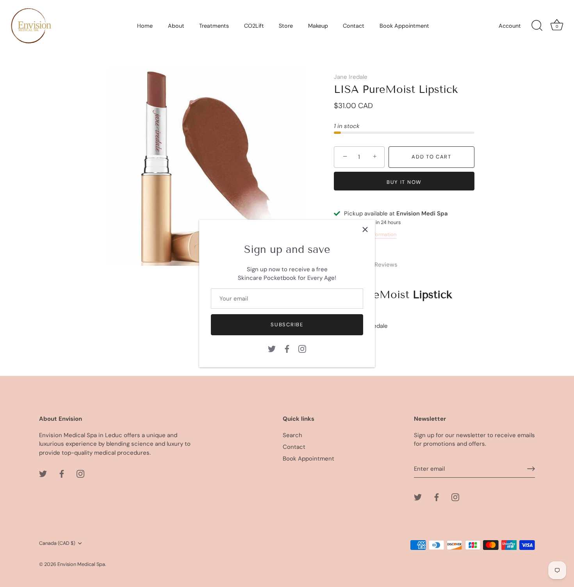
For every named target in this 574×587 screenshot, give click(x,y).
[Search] (536, 25)
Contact (353, 25)
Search (292, 435)
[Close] (365, 229)
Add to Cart (431, 156)
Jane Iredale (350, 77)
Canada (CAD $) (57, 543)
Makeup (318, 25)
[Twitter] (272, 348)
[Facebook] (287, 348)
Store (286, 25)
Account (510, 25)
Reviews (386, 265)
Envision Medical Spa (81, 564)
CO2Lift (254, 25)
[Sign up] (531, 469)
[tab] (389, 264)
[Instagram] (302, 348)
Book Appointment (404, 25)
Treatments (214, 25)
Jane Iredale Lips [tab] (393, 313)
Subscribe (287, 324)
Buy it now (404, 182)
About (176, 25)
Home (145, 25)
